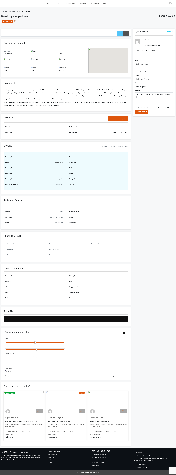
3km (71, 431)
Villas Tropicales (96, 465)
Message (137, 90)
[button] (172, 2)
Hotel (61, 211)
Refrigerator (52, 255)
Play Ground (59, 217)
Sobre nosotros (70, 3)
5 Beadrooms (55, 431)
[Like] (15, 21)
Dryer (8, 255)
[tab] (120, 33)
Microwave (52, 244)
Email (137, 68)
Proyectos (12, 11)
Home (5, 11)
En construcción (58, 184)
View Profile (169, 31)
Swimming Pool (96, 244)
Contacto (83, 3)
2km (29, 431)
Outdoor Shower (54, 249)
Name (136, 60)
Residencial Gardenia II (98, 460)
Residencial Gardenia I (98, 462)
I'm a (136, 83)
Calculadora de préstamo (99, 3)
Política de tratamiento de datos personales (60, 460)
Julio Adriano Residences (99, 454)
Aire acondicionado (12, 244)
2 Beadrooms (97, 431)
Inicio (48, 3)
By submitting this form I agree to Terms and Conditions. (154, 108)
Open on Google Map (120, 119)
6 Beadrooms (12, 431)
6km (114, 431)
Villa (61, 179)
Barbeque (10, 249)
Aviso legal (51, 457)
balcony (52, 217)
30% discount (59, 222)
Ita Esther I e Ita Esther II (99, 457)
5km (22, 431)
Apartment (56, 179)
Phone (137, 75)
